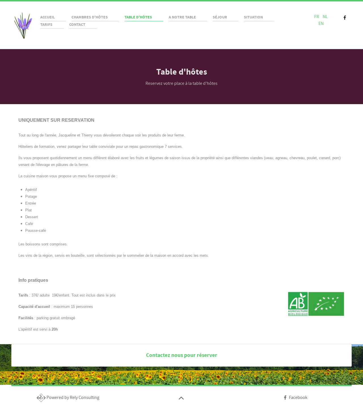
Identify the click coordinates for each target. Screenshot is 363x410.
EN (321, 23)
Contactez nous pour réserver (181, 355)
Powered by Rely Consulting (72, 397)
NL (325, 16)
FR (317, 16)
